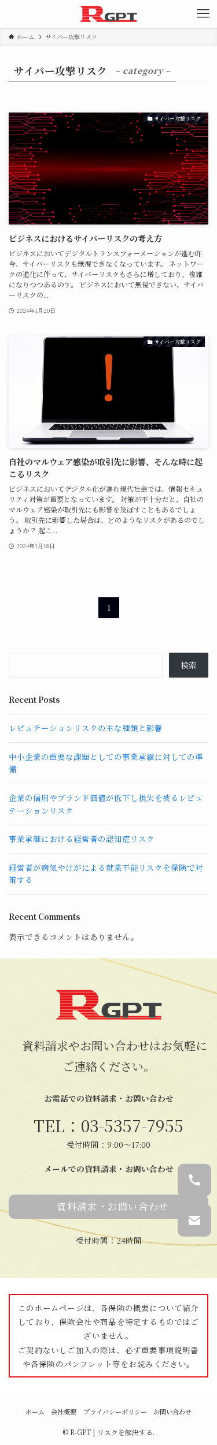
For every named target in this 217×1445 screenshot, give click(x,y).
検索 (189, 665)
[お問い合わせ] (194, 1220)
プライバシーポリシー (115, 1411)
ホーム (35, 1411)
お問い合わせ (172, 1411)
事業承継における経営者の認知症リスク (82, 838)
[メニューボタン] (203, 14)
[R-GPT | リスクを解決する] (108, 14)
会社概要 (63, 1411)
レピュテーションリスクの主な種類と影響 (86, 727)
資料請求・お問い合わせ (113, 1206)
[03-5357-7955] (194, 1180)
